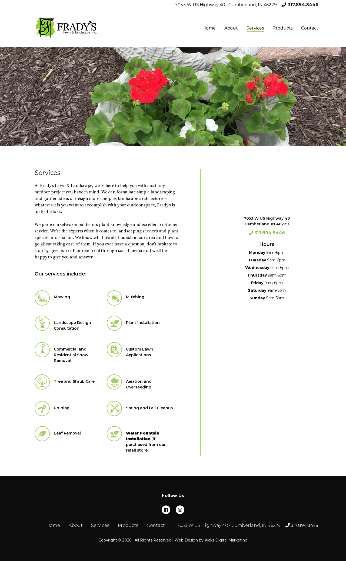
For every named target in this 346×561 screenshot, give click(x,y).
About (231, 28)
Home (209, 28)
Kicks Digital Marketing (226, 540)
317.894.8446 (302, 4)
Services (255, 28)
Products (282, 28)
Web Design (186, 540)
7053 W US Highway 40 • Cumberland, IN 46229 (226, 4)
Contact (309, 28)
